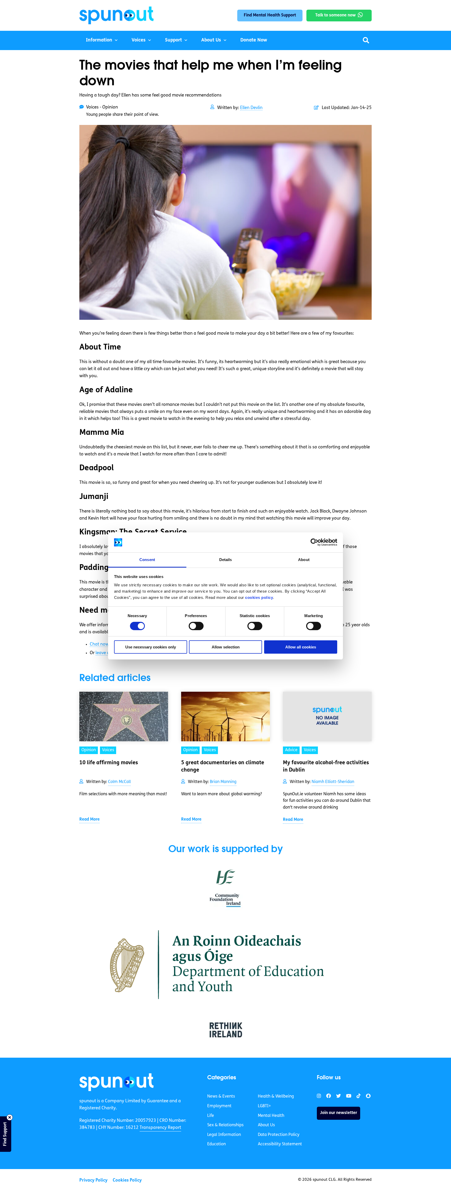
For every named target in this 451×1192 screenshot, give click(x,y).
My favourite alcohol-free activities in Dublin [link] (326, 766)
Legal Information (224, 1135)
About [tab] (304, 559)
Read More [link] (89, 819)
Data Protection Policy (278, 1135)
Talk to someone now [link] (335, 15)
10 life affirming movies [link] (108, 763)
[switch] (196, 626)
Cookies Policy (127, 1180)
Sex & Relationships (225, 1125)
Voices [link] (108, 750)
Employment (219, 1106)
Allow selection (226, 647)
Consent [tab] (147, 559)
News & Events (221, 1096)
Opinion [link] (88, 750)
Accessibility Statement (280, 1144)
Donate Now (253, 40)
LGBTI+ (264, 1106)
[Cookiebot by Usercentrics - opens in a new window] (314, 542)
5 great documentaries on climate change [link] (222, 766)
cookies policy (259, 597)
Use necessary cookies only (150, 647)
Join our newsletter (338, 1113)
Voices (139, 40)
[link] (116, 1082)
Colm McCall (119, 782)
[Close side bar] (10, 1117)
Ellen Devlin (251, 108)
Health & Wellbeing (276, 1096)
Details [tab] (225, 559)
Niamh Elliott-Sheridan (333, 782)
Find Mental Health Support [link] (270, 15)
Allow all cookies (300, 647)
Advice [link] (291, 750)
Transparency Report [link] (160, 1127)
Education (216, 1144)
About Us (211, 40)
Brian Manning (223, 782)
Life (210, 1116)
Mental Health (271, 1116)
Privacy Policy (93, 1180)
